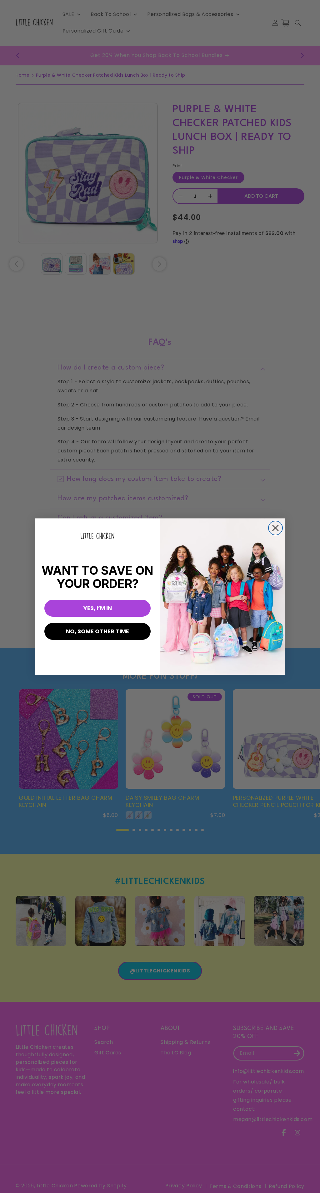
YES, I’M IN (97, 608)
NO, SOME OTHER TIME (97, 631)
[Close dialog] (275, 528)
